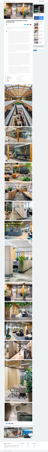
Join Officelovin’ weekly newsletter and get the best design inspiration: (38, 46)
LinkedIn (34, 445)
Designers (28, 445)
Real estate (12, 24)
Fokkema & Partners (19, 80)
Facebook (34, 444)
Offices (28, 444)
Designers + (23, 1)
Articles (27, 1)
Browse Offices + (14, 1)
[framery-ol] (38, 9)
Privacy (22, 445)
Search (19, 1)
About (31, 1)
